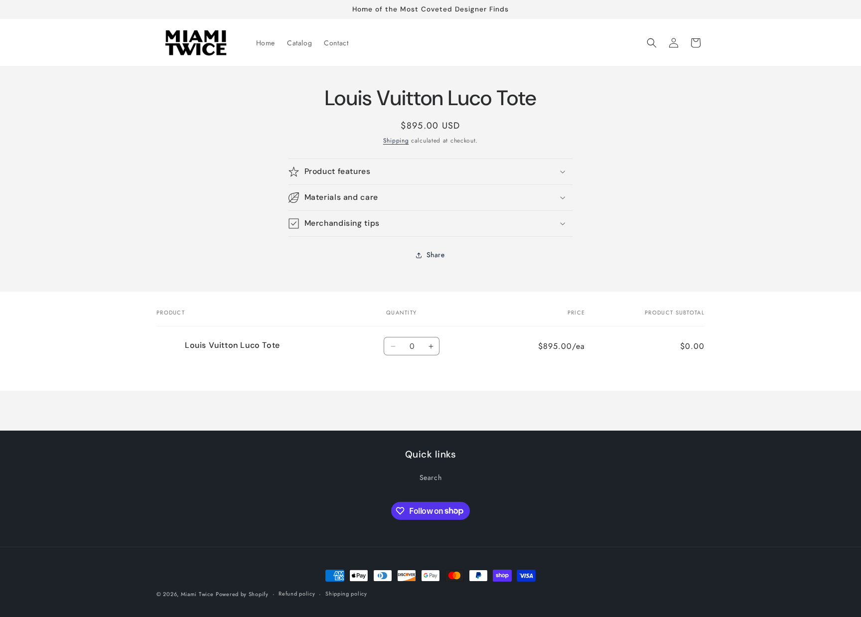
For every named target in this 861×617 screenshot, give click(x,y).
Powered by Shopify (242, 594)
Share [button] (436, 255)
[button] (652, 43)
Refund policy (297, 594)
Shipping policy (346, 594)
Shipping (396, 140)
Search (431, 477)
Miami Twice (197, 594)
